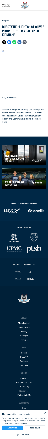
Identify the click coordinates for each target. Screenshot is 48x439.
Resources (24, 391)
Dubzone (24, 365)
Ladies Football (24, 327)
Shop (24, 408)
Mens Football (24, 323)
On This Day (24, 387)
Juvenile (24, 340)
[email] (25, 42)
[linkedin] (19, 42)
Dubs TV (24, 357)
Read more (23, 423)
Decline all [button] (35, 428)
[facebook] (9, 42)
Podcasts (24, 361)
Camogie (24, 336)
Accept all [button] (12, 428)
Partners (24, 378)
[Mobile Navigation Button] (43, 5)
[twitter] (4, 42)
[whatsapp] (14, 42)
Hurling (24, 331)
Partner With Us (24, 395)
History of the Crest (24, 382)
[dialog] (24, 424)
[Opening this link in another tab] (6, 5)
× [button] (45, 413)
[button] (24, 434)
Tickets (24, 353)
